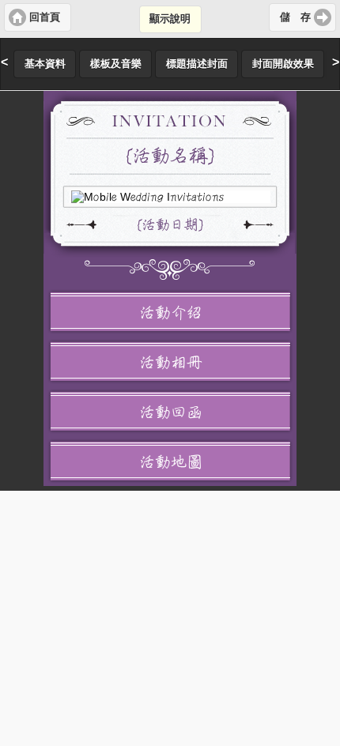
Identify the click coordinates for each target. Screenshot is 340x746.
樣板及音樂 (116, 64)
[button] (37, 17)
